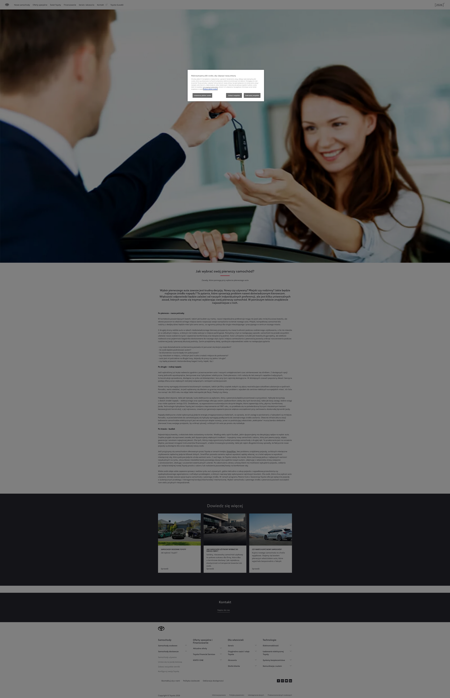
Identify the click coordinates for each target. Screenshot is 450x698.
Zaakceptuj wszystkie (252, 95)
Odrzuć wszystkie (234, 95)
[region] (226, 85)
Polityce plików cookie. (210, 89)
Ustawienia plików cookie (202, 95)
